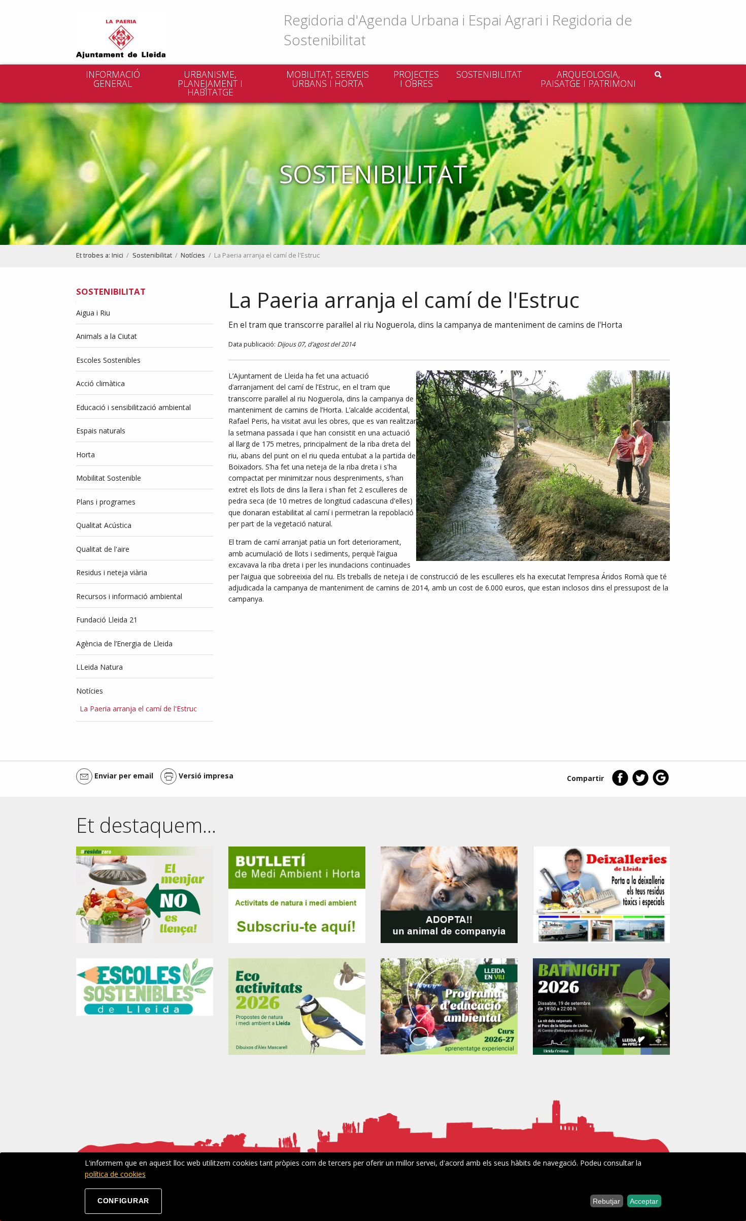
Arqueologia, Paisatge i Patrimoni (588, 78)
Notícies (193, 255)
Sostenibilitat (489, 74)
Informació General (113, 78)
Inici (117, 255)
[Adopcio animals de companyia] (449, 894)
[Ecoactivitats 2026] (296, 1006)
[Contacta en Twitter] (640, 784)
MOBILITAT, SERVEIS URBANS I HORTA (327, 78)
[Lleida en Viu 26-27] (449, 1006)
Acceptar (644, 1201)
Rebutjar (606, 1201)
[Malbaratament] (144, 894)
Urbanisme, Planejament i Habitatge (210, 83)
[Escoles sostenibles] (144, 986)
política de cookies (115, 1174)
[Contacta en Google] (661, 784)
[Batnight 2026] (601, 1006)
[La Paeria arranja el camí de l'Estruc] (543, 465)
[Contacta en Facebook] (620, 784)
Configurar (123, 1201)
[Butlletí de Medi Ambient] (296, 894)
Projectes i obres (416, 78)
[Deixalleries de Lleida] (601, 894)
